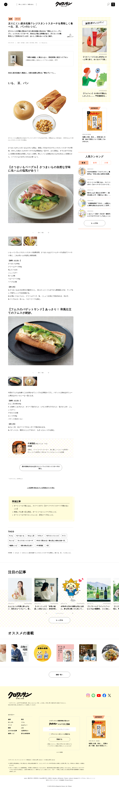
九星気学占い (25, 730)
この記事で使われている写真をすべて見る (41, 488)
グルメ (40, 535)
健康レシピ (13, 545)
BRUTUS (30, 778)
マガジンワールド (54, 780)
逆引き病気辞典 (25, 733)
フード (17, 19)
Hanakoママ (77, 778)
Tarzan (66, 778)
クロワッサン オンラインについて (16, 759)
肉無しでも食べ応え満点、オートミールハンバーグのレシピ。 (36, 512)
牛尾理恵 (40, 545)
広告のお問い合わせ (37, 759)
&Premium (60, 778)
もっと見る (94, 223)
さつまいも (20, 535)
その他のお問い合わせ (49, 759)
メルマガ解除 (59, 752)
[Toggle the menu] (5, 4)
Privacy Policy (68, 780)
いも (11, 535)
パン (64, 535)
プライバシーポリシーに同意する (60, 734)
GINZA (50, 778)
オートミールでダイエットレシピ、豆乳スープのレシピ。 (34, 515)
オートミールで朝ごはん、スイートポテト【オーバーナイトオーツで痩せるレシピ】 (41, 507)
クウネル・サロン (85, 778)
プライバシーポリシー (65, 744)
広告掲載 (61, 780)
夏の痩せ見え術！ (27, 545)
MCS (47, 780)
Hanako (55, 778)
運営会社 (28, 759)
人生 (22, 728)
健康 (10, 19)
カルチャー (24, 725)
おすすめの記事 (12, 730)
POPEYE (36, 778)
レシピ (11, 540)
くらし (23, 722)
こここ (92, 778)
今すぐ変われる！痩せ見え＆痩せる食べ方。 (51, 540)
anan (25, 778)
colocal (71, 778)
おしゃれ (10, 722)
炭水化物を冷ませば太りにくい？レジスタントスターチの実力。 (41, 467)
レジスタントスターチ (25, 540)
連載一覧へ (59, 674)
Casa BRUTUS (43, 778)
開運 (9, 728)
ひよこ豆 (31, 535)
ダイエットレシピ (52, 535)
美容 (22, 719)
